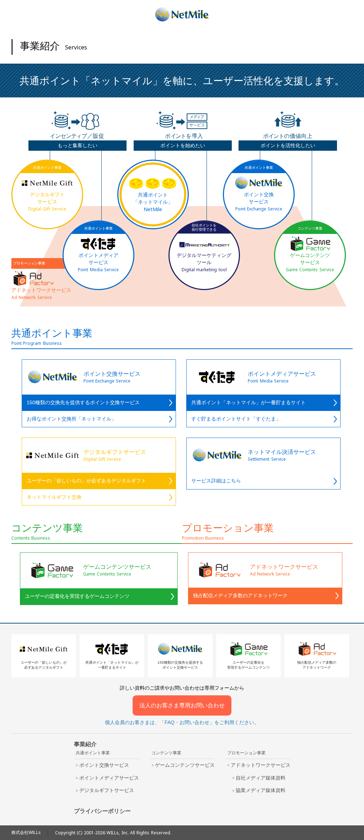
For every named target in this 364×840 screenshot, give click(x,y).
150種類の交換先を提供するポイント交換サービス (83, 402)
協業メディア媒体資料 (260, 790)
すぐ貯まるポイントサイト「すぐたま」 (236, 419)
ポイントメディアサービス (109, 778)
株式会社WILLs (26, 832)
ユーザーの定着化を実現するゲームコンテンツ (77, 596)
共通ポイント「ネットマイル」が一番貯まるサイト (248, 402)
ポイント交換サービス (104, 765)
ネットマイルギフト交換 (54, 497)
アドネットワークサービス (260, 765)
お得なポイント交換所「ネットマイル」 (71, 419)
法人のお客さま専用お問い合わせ (182, 705)
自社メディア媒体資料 (260, 778)
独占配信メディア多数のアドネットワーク (240, 595)
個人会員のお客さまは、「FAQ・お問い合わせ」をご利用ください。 (182, 722)
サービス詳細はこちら (216, 480)
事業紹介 (85, 744)
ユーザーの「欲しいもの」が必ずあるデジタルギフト (86, 480)
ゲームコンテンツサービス (185, 765)
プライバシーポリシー (102, 811)
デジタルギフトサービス (106, 790)
